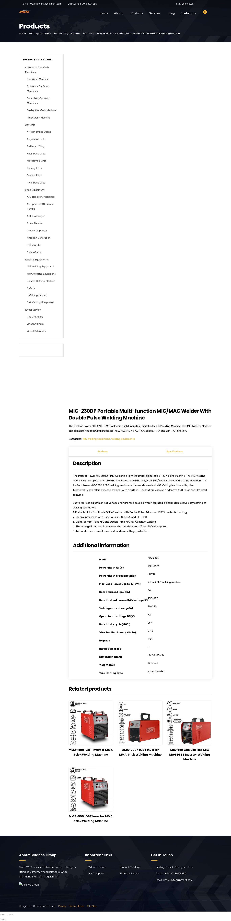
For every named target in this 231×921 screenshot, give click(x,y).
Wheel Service (33, 309)
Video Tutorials (97, 867)
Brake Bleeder (35, 223)
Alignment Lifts (36, 139)
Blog (172, 13)
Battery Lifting (35, 146)
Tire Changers (35, 316)
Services (154, 13)
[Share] (4, 914)
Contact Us (188, 13)
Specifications (174, 451)
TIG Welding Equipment (40, 302)
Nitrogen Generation (39, 237)
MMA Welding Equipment (41, 273)
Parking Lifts (34, 168)
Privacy (62, 906)
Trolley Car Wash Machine (41, 110)
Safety (31, 288)
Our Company (96, 873)
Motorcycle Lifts (36, 160)
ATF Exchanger (36, 216)
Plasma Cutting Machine (41, 281)
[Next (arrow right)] (4, 919)
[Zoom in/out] (11, 914)
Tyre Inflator (34, 252)
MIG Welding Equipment (67, 33)
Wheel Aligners (35, 323)
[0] (202, 14)
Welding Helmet (38, 295)
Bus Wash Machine (38, 79)
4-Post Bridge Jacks (39, 131)
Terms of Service (130, 873)
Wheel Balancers (36, 331)
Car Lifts (30, 124)
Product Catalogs (130, 867)
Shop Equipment (34, 189)
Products (137, 13)
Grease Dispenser (37, 230)
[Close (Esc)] (1, 914)
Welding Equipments (40, 33)
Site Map (91, 906)
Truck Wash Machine (38, 117)
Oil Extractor (34, 245)
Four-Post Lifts (36, 153)
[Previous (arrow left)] (1, 919)
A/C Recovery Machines (41, 196)
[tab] (103, 452)
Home (104, 13)
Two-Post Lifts (36, 182)
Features (103, 451)
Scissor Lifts (34, 175)
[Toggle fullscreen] (8, 914)
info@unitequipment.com (48, 3)
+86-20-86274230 (86, 3)
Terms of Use (76, 906)
